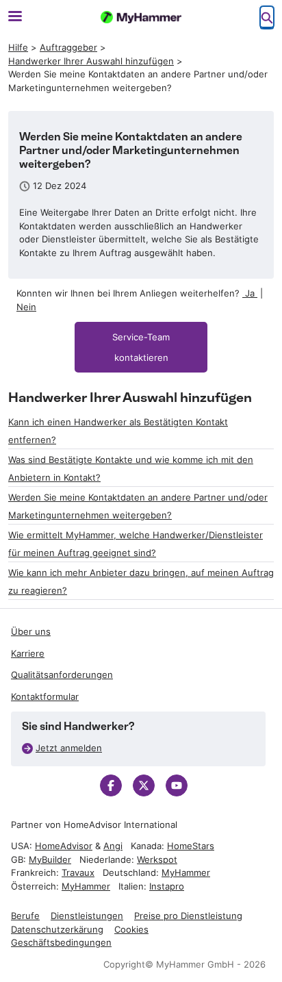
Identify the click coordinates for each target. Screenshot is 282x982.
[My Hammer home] (141, 17)
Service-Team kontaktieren (141, 347)
